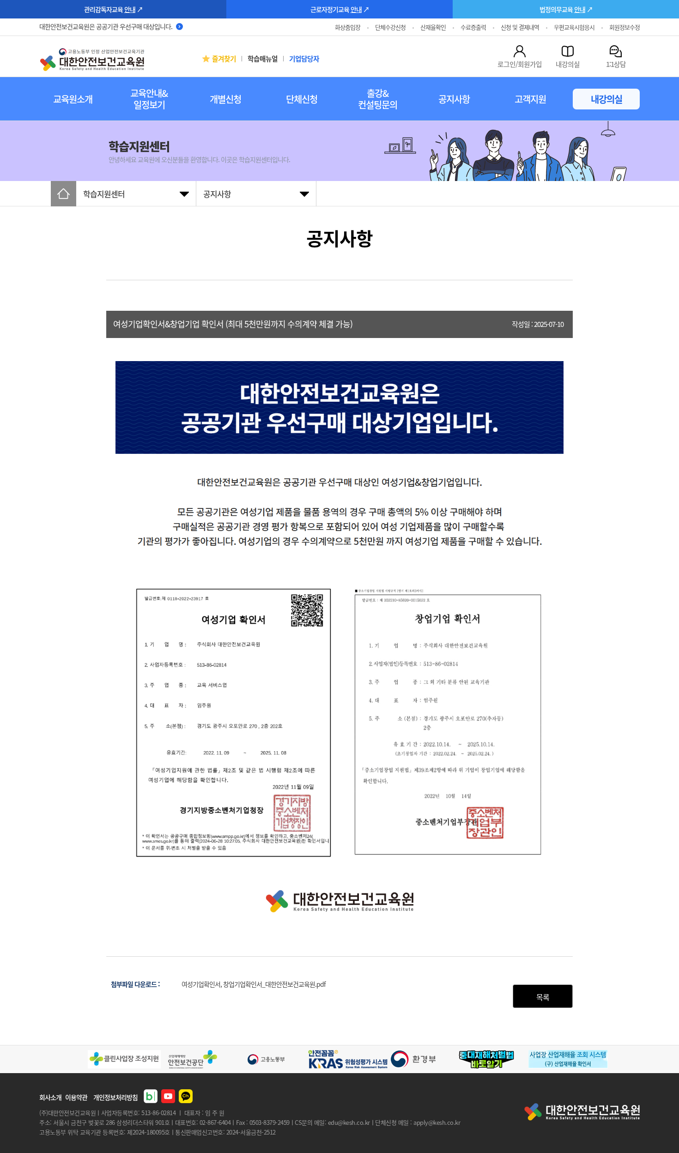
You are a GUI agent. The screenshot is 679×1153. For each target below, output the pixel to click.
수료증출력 (473, 27)
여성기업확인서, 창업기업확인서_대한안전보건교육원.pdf (254, 984)
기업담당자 (304, 59)
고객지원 (530, 99)
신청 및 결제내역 (520, 27)
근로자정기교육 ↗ (339, 9)
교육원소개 (72, 99)
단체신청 (301, 99)
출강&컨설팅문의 (377, 98)
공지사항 (454, 99)
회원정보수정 (624, 27)
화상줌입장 (347, 27)
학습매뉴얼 (263, 59)
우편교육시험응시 (574, 27)
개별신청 (225, 99)
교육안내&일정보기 (149, 98)
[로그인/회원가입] (519, 51)
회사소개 (50, 1097)
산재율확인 (433, 27)
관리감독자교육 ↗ (113, 9)
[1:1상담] (615, 51)
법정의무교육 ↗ (566, 9)
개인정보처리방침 (115, 1097)
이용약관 (76, 1097)
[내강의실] (567, 51)
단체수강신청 (390, 27)
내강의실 (606, 99)
